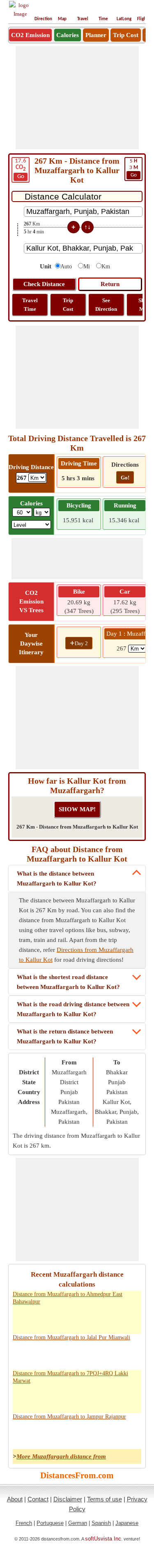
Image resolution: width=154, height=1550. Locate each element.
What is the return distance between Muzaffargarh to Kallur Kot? (65, 1036)
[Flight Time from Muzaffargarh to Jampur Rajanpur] (124, 1434)
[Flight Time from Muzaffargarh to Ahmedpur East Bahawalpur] (124, 1318)
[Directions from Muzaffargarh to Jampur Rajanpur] (21, 1434)
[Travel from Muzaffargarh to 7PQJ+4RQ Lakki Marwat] (38, 1398)
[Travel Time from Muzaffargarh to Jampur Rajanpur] (55, 1434)
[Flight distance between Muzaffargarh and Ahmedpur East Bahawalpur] (107, 1318)
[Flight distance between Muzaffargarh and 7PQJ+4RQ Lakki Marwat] (107, 1398)
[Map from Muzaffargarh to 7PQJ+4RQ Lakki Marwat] (72, 1398)
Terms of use (104, 1499)
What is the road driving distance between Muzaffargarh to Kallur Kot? (73, 1009)
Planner (95, 35)
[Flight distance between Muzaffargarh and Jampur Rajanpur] (107, 1434)
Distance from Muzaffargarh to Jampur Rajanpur (69, 1417)
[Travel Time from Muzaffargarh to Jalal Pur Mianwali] (55, 1354)
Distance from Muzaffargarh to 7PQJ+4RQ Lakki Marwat (70, 1377)
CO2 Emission (30, 35)
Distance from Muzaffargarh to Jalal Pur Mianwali (71, 1337)
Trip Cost (125, 35)
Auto (66, 266)
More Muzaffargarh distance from (61, 1456)
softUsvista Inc (103, 1539)
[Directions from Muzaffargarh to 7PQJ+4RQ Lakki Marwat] (21, 1398)
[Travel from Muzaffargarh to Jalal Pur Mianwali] (38, 1354)
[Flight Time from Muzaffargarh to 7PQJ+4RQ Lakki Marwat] (124, 1398)
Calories (67, 35)
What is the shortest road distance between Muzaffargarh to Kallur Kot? (68, 982)
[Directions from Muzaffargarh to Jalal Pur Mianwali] (21, 1354)
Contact (38, 1499)
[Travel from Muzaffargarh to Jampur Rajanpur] (38, 1434)
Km (105, 266)
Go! (125, 477)
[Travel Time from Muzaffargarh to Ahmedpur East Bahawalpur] (55, 1318)
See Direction (106, 304)
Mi (86, 266)
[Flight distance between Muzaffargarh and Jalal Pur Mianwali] (107, 1354)
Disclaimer (67, 1499)
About (15, 1499)
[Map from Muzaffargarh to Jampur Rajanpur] (72, 1434)
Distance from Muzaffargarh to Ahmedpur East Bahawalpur (67, 1298)
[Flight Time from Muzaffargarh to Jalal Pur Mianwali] (124, 1354)
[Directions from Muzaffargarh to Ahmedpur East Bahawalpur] (21, 1318)
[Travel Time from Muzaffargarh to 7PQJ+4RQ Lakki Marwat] (55, 1398)
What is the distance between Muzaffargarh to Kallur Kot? (57, 878)
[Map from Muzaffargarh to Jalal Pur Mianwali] (72, 1354)
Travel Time (30, 304)
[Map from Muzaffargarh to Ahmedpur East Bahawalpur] (72, 1318)
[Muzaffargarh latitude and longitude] (90, 1318)
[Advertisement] (77, 97)
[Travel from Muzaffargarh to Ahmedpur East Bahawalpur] (38, 1318)
